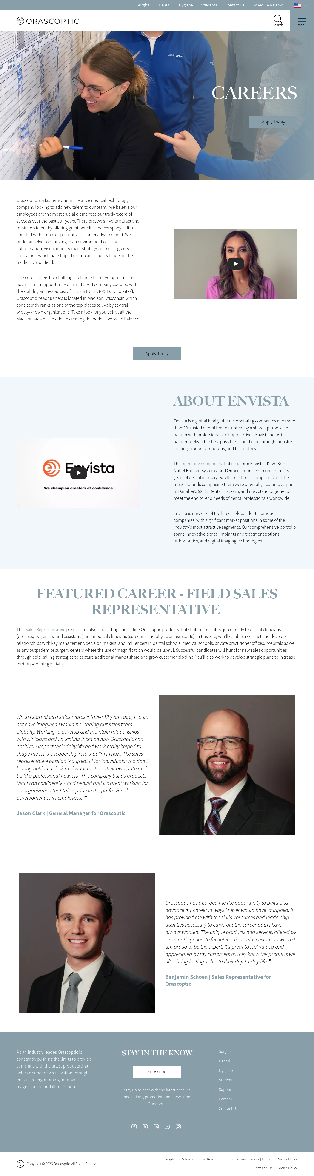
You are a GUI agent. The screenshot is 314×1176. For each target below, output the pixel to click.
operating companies (202, 464)
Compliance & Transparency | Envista (245, 1159)
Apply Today (273, 122)
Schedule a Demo (268, 5)
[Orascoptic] (39, 21)
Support (226, 1089)
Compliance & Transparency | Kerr (188, 1159)
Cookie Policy (287, 1168)
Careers (225, 1099)
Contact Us (234, 5)
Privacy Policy (287, 1159)
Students (209, 5)
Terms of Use (263, 1168)
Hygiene (186, 5)
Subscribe (157, 1072)
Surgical (144, 5)
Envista (78, 291)
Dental (165, 5)
